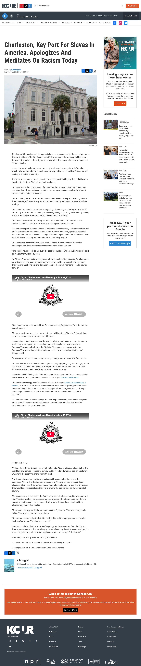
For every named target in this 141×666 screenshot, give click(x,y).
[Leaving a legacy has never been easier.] (120, 53)
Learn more (120, 103)
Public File (110, 642)
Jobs (80, 642)
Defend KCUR (70, 610)
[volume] (11, 16)
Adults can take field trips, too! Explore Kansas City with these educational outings (126, 179)
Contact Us (82, 637)
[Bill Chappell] (9, 565)
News (19, 23)
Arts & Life (31, 23)
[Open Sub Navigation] (23, 23)
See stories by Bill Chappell (29, 567)
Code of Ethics (112, 632)
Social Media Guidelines (115, 627)
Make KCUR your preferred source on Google (120, 226)
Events (80, 627)
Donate (133, 6)
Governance (111, 637)
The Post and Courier (69, 377)
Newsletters (53, 647)
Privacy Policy (112, 647)
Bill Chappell (16, 70)
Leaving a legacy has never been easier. (120, 76)
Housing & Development (124, 122)
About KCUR (53, 627)
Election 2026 (8, 23)
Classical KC (105, 23)
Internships (82, 647)
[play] (5, 16)
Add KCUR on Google (120, 243)
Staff (80, 632)
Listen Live (53, 632)
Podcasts (52, 642)
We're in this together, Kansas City (70, 593)
